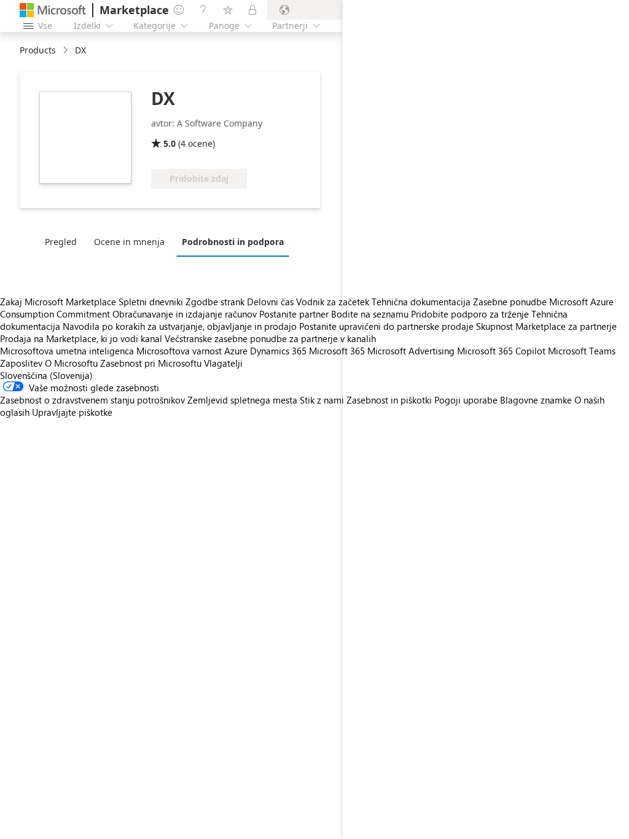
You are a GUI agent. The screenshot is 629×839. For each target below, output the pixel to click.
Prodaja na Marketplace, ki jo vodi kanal (81, 338)
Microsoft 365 (337, 351)
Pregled (61, 242)
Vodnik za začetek (332, 301)
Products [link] (38, 50)
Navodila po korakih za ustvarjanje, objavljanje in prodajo (180, 326)
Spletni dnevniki (151, 301)
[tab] (63, 241)
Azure (236, 351)
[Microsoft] (53, 10)
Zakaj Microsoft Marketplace (58, 301)
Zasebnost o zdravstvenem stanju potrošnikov (92, 400)
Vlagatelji (223, 363)
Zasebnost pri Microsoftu (150, 363)
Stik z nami (322, 400)
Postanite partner (294, 314)
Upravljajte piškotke (72, 412)
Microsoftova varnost (179, 351)
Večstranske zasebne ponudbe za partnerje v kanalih (270, 338)
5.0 (169, 143)
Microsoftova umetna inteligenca (67, 351)
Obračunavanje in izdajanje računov (184, 314)
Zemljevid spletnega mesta (242, 400)
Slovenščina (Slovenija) (46, 375)
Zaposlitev (21, 363)
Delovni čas (270, 301)
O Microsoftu (71, 363)
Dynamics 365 (278, 351)
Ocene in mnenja (129, 242)
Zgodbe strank (215, 301)
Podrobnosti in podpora (233, 242)
